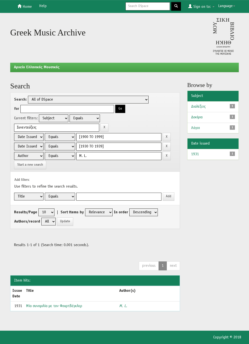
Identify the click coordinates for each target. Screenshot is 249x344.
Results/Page (25, 212)
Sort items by (72, 212)
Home (26, 7)
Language (225, 6)
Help (43, 6)
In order (121, 212)
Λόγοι (195, 128)
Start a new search (30, 165)
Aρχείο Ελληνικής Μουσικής (37, 67)
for (16, 109)
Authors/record (27, 222)
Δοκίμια (197, 117)
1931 (195, 154)
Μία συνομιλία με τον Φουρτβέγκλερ (54, 306)
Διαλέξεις (198, 107)
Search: (20, 100)
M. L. (123, 306)
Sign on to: (202, 7)
